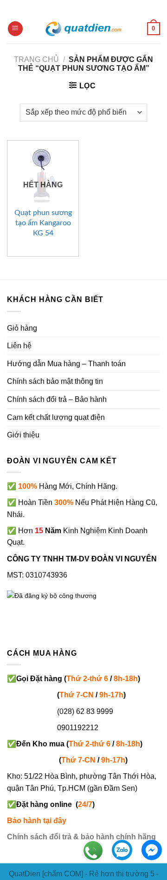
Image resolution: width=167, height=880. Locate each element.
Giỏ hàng (22, 328)
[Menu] (15, 29)
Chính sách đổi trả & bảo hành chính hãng (81, 837)
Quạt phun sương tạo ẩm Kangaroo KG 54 (43, 223)
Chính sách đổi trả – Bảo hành (57, 399)
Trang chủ (36, 59)
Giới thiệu (23, 435)
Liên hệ (19, 346)
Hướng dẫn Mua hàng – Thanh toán (66, 364)
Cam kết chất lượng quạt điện (56, 417)
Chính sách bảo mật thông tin (55, 381)
